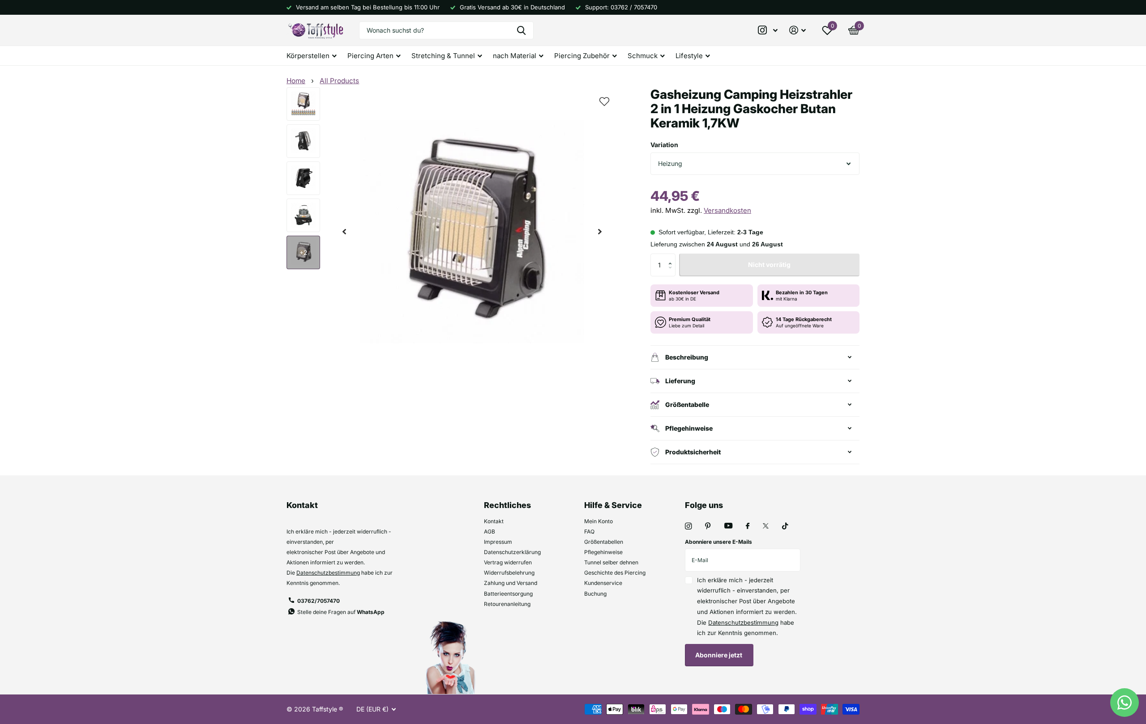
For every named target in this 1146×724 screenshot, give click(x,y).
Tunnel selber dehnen (611, 562)
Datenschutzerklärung (512, 552)
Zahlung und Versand (510, 583)
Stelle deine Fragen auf (341, 612)
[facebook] (747, 526)
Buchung (595, 593)
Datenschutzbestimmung (328, 572)
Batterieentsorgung (508, 593)
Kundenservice (603, 583)
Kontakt (494, 521)
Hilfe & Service (613, 505)
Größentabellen (603, 541)
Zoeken (521, 30)
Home (295, 80)
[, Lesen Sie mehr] (768, 30)
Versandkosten (727, 210)
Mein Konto (598, 521)
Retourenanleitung (507, 604)
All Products (339, 80)
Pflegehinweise (603, 552)
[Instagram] (688, 526)
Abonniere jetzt (719, 655)
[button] (344, 232)
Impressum (498, 541)
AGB (489, 531)
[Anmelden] (797, 30)
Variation (664, 144)
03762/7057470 (318, 600)
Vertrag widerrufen (508, 562)
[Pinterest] (708, 526)
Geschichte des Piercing (615, 572)
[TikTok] (785, 526)
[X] (766, 526)
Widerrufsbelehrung (509, 572)
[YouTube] (728, 526)
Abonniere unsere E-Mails (718, 541)
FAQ (589, 531)
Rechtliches (507, 505)
